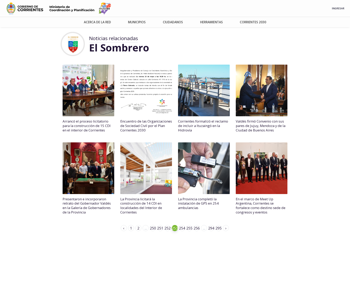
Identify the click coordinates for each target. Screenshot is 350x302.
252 (167, 228)
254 (182, 228)
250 (153, 228)
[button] (97, 22)
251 (160, 228)
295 (219, 228)
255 (189, 228)
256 (197, 228)
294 (211, 228)
